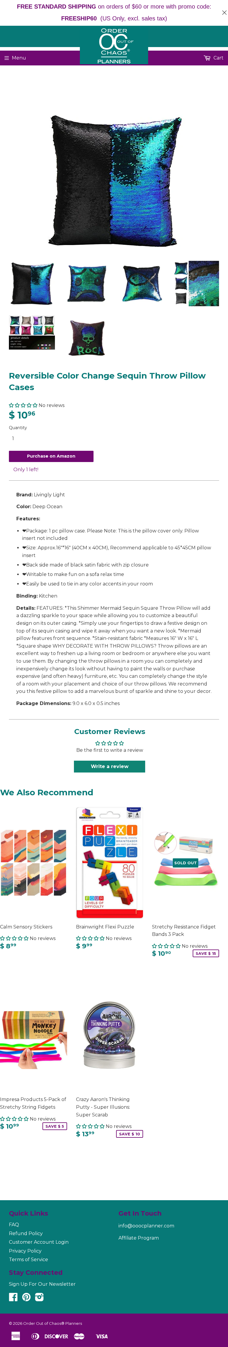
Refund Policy (26, 1233)
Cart (218, 58)
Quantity (18, 427)
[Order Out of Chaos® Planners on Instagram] (39, 1299)
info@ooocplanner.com (146, 1226)
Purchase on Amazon (51, 456)
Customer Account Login (39, 1242)
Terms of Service (28, 1259)
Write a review (110, 766)
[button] (23, 405)
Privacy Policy (25, 1251)
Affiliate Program (138, 1238)
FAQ (14, 1224)
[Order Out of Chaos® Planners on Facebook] (13, 1299)
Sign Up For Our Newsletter (42, 1284)
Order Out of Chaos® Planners (52, 1323)
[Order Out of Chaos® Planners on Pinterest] (26, 1299)
